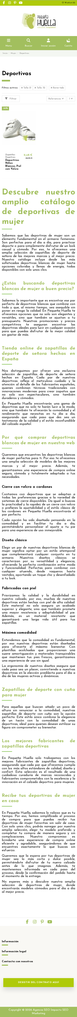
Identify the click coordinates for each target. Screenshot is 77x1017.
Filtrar (12, 99)
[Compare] (18, 148)
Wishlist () (69, 3)
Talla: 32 (40, 88)
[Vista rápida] (23, 148)
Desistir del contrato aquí (38, 982)
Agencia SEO (41, 1010)
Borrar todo (58, 88)
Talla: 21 (27, 88)
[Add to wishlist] (13, 148)
